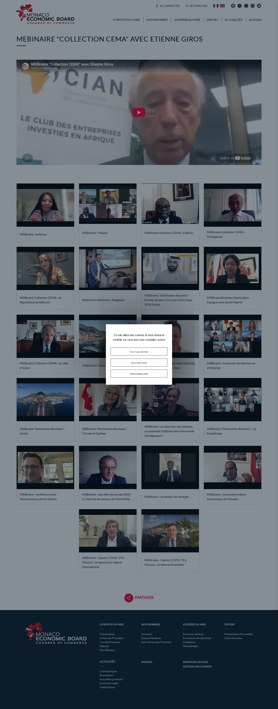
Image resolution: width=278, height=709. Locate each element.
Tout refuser (139, 362)
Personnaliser (139, 373)
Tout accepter (139, 351)
